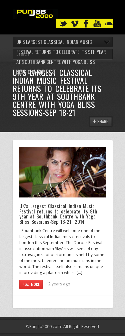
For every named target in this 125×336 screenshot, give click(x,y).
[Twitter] (63, 24)
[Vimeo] (75, 24)
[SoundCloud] (109, 24)
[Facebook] (86, 24)
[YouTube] (97, 24)
